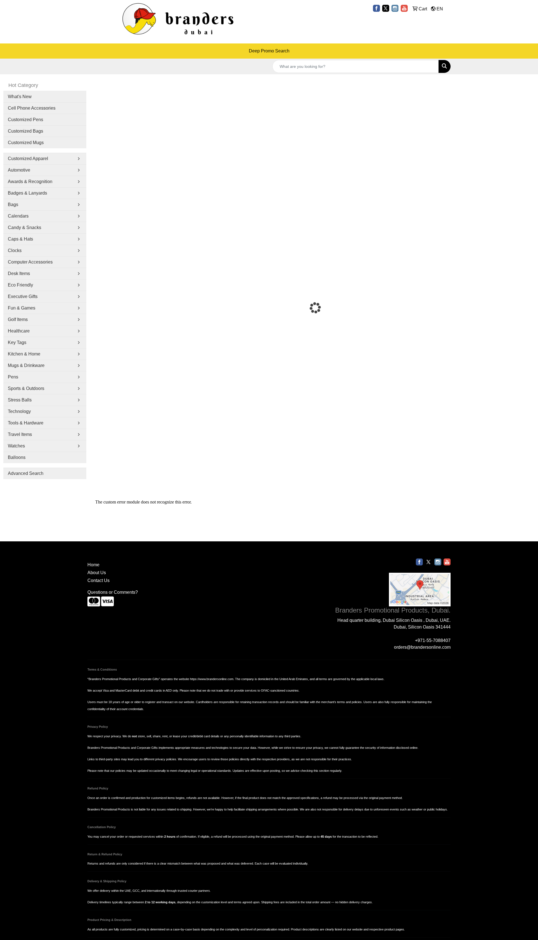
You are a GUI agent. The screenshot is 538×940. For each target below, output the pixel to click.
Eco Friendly (20, 285)
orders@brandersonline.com (422, 647)
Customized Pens (25, 119)
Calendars (18, 216)
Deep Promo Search (269, 50)
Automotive (19, 170)
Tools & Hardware (25, 423)
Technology (19, 411)
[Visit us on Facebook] (376, 8)
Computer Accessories (30, 262)
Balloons (16, 457)
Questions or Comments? (112, 592)
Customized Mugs (26, 142)
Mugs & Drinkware (26, 365)
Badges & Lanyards (27, 193)
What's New (20, 96)
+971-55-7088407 (433, 640)
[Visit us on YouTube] (404, 8)
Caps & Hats (20, 239)
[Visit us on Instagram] (394, 8)
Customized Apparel (28, 158)
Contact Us (98, 580)
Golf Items (18, 319)
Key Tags (17, 342)
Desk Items (19, 273)
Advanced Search (25, 473)
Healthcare (19, 331)
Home (93, 564)
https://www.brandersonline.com (211, 679)
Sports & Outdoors (26, 388)
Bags (13, 204)
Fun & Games (21, 308)
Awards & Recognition (30, 181)
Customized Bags (25, 131)
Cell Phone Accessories (31, 108)
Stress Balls (20, 400)
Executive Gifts (23, 296)
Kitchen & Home (24, 354)
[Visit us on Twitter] (385, 8)
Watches (16, 446)
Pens (13, 377)
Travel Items (20, 434)
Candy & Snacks (24, 227)
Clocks (15, 250)
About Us (96, 572)
